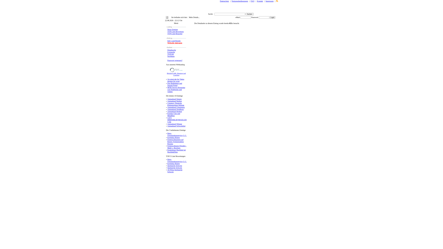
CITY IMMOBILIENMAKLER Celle (177, 120)
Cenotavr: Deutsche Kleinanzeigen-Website (175, 104)
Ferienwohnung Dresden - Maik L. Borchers (177, 147)
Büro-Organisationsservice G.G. (177, 134)
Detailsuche (171, 50)
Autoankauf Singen (174, 99)
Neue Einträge (172, 30)
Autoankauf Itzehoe (174, 101)
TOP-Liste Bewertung (175, 32)
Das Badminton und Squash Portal (174, 84)
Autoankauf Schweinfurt (176, 126)
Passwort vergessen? (174, 60)
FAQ (252, 1)
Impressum (270, 1)
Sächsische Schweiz (174, 166)
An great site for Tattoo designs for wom (175, 80)
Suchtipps (171, 56)
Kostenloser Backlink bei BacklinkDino (176, 151)
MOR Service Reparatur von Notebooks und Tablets (176, 90)
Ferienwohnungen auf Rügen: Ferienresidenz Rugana (175, 142)
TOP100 (170, 54)
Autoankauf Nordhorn (175, 109)
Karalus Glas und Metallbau (173, 115)
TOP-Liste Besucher (174, 34)
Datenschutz (224, 1)
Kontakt (260, 1)
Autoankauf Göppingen (176, 107)
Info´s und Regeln (174, 41)
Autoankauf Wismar (174, 124)
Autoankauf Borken (174, 112)
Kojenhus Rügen (173, 138)
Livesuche (171, 52)
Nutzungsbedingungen (240, 1)
